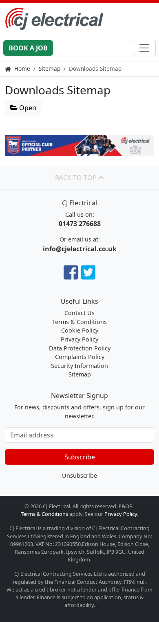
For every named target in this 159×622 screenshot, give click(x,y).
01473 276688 (80, 223)
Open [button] (27, 107)
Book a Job (28, 47)
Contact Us (79, 313)
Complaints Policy (79, 357)
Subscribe (79, 456)
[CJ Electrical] (79, 19)
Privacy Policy (79, 339)
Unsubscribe (79, 475)
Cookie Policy (79, 330)
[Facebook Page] (71, 272)
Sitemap (49, 68)
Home (22, 68)
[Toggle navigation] (144, 48)
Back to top (76, 177)
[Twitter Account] (88, 272)
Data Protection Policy (79, 348)
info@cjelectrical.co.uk (80, 248)
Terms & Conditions (79, 322)
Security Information (79, 366)
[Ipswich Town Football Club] (79, 145)
